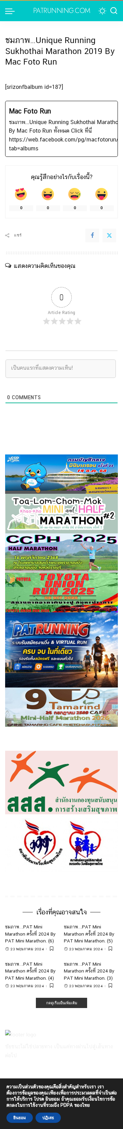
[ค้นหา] (114, 11)
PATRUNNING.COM (61, 11)
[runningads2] (61, 842)
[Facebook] (92, 235)
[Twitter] (109, 235)
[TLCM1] (61, 513)
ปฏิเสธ (48, 1117)
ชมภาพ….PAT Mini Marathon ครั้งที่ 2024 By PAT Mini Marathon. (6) (30, 933)
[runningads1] (61, 782)
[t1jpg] (61, 592)
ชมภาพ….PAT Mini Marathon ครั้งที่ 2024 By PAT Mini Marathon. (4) (30, 971)
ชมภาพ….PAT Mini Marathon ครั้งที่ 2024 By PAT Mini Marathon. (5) (89, 933)
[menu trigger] (11, 11)
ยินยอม (19, 1117)
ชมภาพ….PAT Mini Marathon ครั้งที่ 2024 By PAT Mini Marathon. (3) (89, 971)
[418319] (61, 649)
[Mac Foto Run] (61, 129)
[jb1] (61, 552)
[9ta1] (61, 707)
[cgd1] (61, 474)
